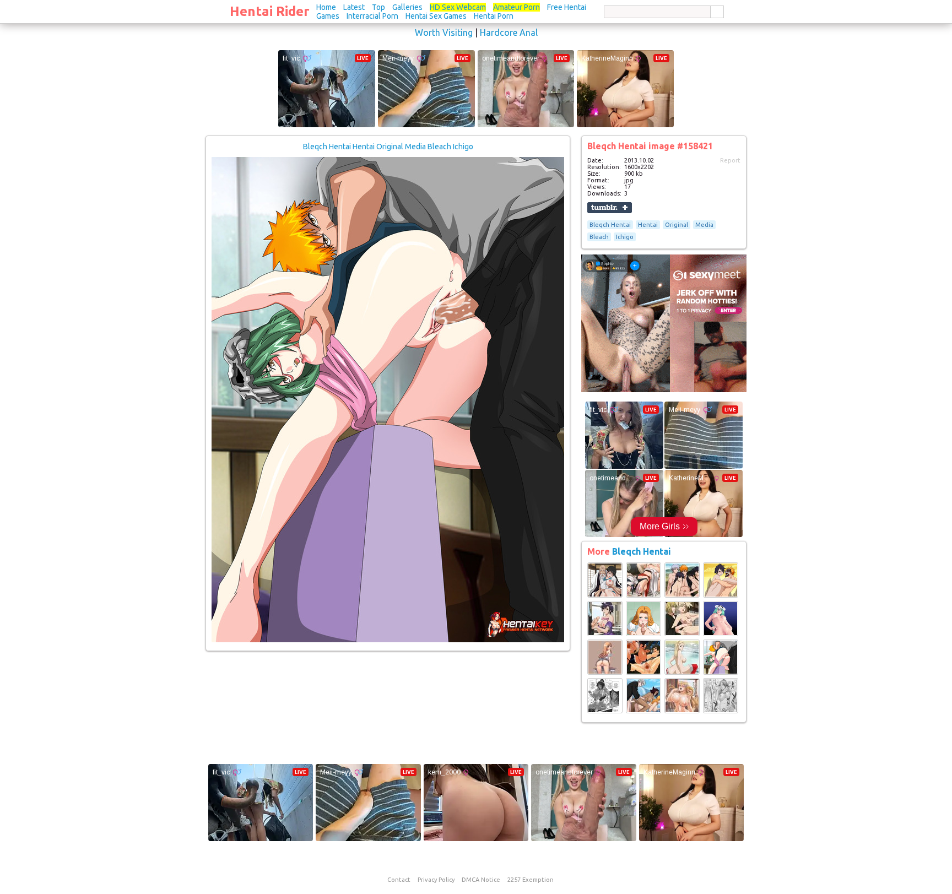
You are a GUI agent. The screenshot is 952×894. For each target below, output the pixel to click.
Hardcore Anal (509, 32)
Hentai (648, 224)
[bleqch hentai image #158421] (388, 640)
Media (704, 224)
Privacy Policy (436, 879)
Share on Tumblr (609, 207)
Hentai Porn (493, 16)
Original (676, 224)
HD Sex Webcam (458, 7)
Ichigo (625, 237)
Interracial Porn (372, 16)
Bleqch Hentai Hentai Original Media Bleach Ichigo (388, 146)
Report (730, 160)
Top (378, 7)
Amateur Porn (516, 7)
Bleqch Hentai (610, 224)
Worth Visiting (444, 32)
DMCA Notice (481, 879)
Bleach (599, 237)
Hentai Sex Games (436, 16)
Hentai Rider (270, 11)
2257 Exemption (530, 879)
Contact (398, 879)
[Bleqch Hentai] (605, 595)
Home (326, 7)
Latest (354, 7)
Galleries (407, 7)
